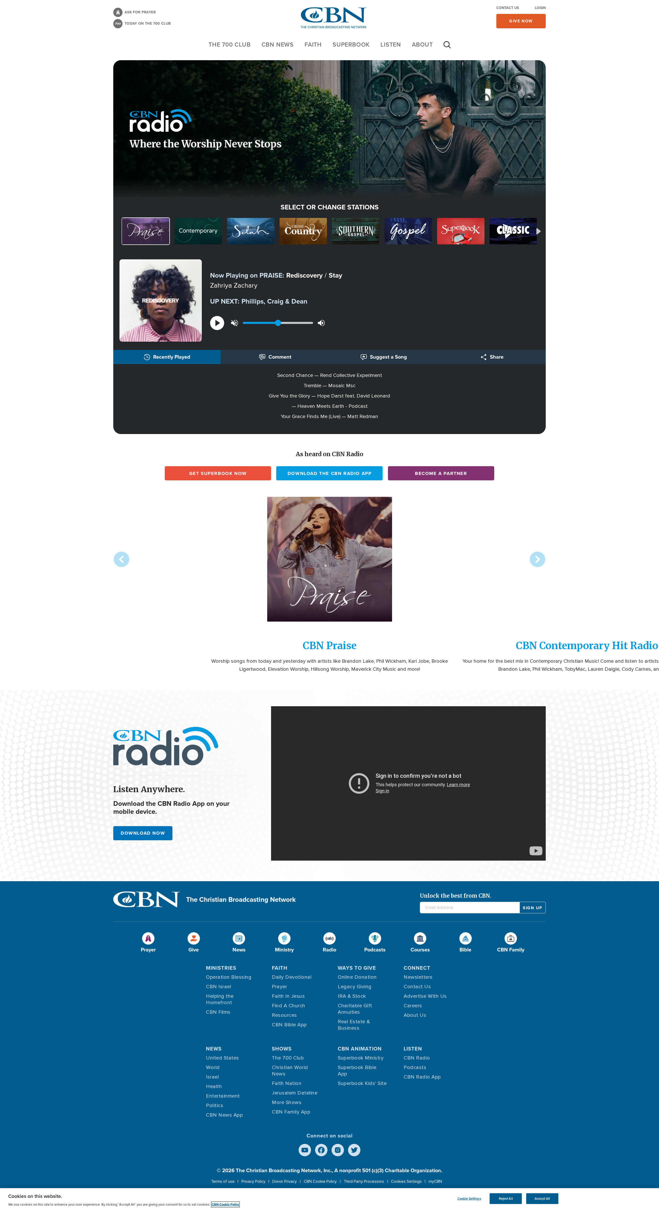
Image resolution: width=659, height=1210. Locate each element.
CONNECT (417, 968)
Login (540, 8)
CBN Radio (417, 1058)
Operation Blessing (229, 977)
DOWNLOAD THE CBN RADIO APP (330, 473)
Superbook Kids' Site (362, 1083)
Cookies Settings (406, 1181)
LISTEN (390, 44)
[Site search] (447, 47)
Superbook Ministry (361, 1058)
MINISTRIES (221, 968)
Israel (212, 1077)
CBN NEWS (278, 44)
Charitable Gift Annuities (355, 1009)
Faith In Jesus (288, 996)
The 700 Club (230, 44)
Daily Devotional (291, 977)
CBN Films (218, 1012)
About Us (415, 1015)
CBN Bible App (289, 1025)
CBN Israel (218, 987)
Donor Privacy (284, 1181)
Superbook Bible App (357, 1070)
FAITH (313, 44)
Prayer (279, 987)
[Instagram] (338, 1150)
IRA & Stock (352, 996)
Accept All (542, 1198)
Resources (284, 1015)
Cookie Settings (469, 1198)
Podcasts (415, 1067)
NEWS (214, 1049)
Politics (214, 1105)
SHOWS (282, 1049)
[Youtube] (305, 1150)
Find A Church (288, 1006)
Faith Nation (286, 1083)
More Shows (286, 1102)
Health (214, 1086)
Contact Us (507, 8)
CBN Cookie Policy (320, 1181)
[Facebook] (321, 1150)
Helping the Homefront (220, 999)
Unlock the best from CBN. (455, 896)
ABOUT (422, 44)
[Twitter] (354, 1150)
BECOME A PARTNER (441, 473)
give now (521, 21)
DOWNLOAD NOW (143, 833)
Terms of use (223, 1181)
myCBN (435, 1181)
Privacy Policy (253, 1181)
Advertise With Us (425, 996)
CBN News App (224, 1115)
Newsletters (418, 977)
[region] (329, 1199)
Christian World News (290, 1070)
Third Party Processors (364, 1181)
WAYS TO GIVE (357, 968)
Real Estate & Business (354, 1025)
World (213, 1067)
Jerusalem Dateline (294, 1093)
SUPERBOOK (351, 44)
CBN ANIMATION (360, 1049)
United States (222, 1058)
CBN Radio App (422, 1077)
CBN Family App (291, 1112)
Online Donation (357, 977)
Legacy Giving (355, 987)
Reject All (506, 1198)
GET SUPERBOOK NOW (218, 473)
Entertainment (223, 1096)
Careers (413, 1006)
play (217, 323)
